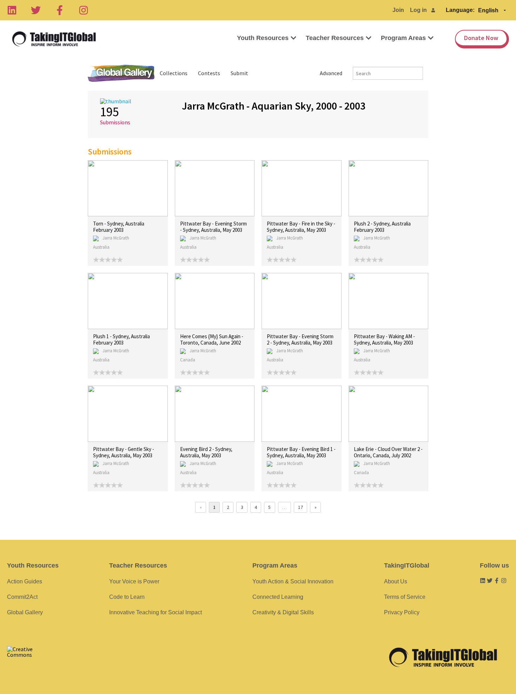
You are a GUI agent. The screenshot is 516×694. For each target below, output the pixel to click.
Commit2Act (22, 597)
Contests (209, 73)
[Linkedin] (12, 10)
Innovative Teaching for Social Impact (155, 612)
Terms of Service (404, 597)
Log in (418, 10)
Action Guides (24, 581)
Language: (460, 10)
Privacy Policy (401, 612)
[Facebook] (60, 10)
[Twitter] (36, 10)
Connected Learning (277, 597)
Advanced (331, 73)
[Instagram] (83, 10)
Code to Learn (127, 597)
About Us (395, 581)
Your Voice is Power (134, 581)
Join (398, 10)
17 (300, 507)
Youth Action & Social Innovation (292, 581)
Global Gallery (121, 73)
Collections (173, 73)
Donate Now (481, 38)
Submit (239, 73)
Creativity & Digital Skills (283, 612)
